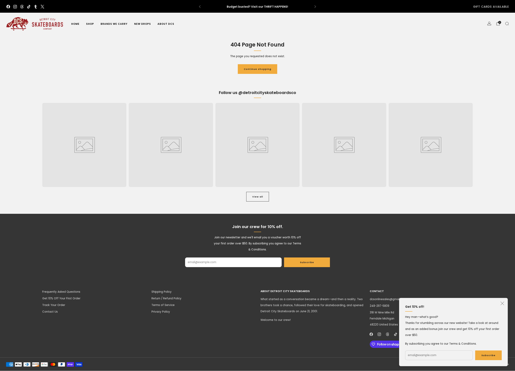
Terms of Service (163, 305)
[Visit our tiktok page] (28, 6)
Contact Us (50, 312)
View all (257, 196)
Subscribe (488, 355)
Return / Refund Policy (166, 298)
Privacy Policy (160, 312)
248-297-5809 (379, 306)
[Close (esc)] (502, 303)
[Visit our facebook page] (8, 6)
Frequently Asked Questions (61, 292)
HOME (75, 24)
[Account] (489, 24)
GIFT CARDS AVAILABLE (491, 7)
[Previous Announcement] (199, 6)
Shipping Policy (161, 292)
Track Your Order (53, 305)
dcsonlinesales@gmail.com (388, 299)
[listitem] (257, 6)
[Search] (507, 24)
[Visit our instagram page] (15, 6)
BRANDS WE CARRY (114, 24)
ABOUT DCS (166, 24)
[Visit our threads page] (22, 6)
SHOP (90, 24)
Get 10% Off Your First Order (61, 298)
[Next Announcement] (315, 6)
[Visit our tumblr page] (35, 6)
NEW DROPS (142, 24)
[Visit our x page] (42, 6)
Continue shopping (257, 69)
